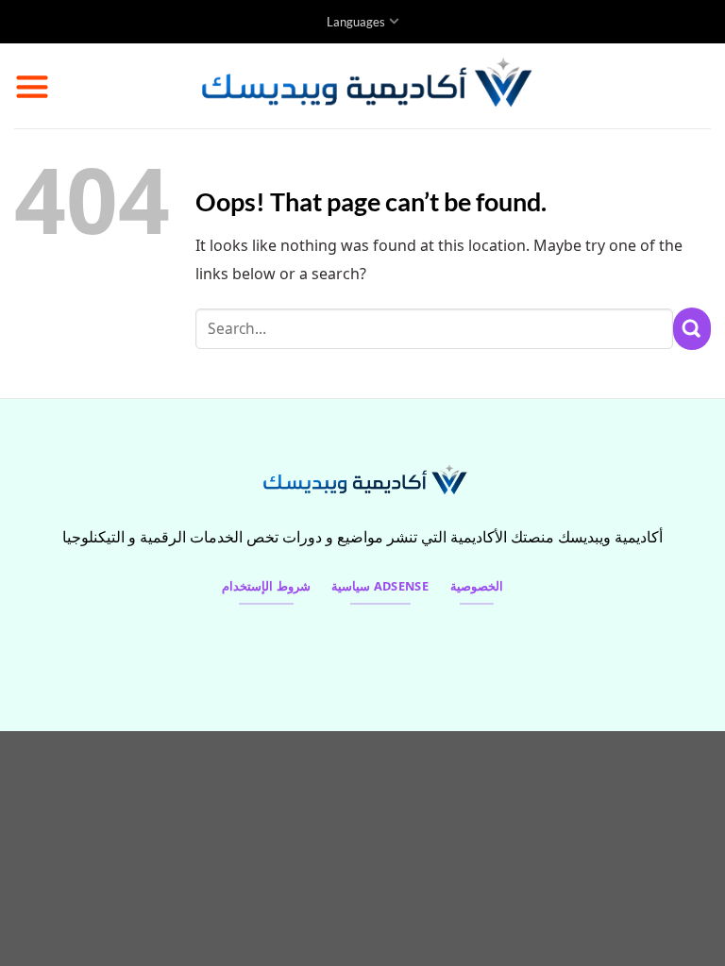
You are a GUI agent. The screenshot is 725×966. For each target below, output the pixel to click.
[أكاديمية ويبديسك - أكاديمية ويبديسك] (363, 85)
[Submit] (692, 329)
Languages (356, 21)
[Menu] (32, 86)
